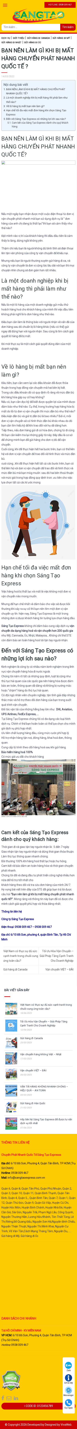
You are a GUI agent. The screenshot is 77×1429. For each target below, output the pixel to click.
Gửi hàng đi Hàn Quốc (32, 1103)
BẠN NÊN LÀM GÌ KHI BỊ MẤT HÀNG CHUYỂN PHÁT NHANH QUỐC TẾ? (35, 91)
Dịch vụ (5, 38)
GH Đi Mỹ (68, 1383)
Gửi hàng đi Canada (38, 38)
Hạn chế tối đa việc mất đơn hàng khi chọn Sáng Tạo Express (36, 112)
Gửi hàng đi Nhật (11, 42)
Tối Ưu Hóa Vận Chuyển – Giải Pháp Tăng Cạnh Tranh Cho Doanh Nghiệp (56, 956)
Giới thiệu (18, 38)
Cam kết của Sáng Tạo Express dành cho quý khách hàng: (40, 124)
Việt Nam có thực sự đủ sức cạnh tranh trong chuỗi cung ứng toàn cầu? (20, 956)
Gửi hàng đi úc (32, 42)
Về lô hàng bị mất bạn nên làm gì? (25, 106)
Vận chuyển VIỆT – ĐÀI (59, 969)
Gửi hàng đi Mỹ (61, 38)
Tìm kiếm (68, 27)
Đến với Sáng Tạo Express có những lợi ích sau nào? (36, 118)
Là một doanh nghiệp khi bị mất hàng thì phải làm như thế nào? (37, 99)
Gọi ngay (68, 1408)
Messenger (68, 1395)
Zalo (69, 1370)
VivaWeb (66, 1424)
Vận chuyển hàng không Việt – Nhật (40, 1054)
